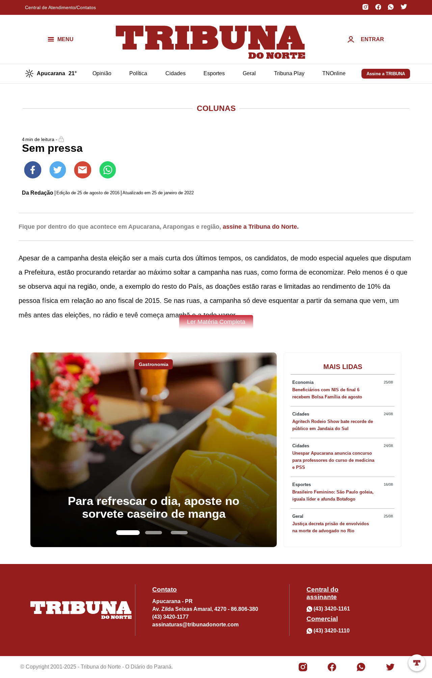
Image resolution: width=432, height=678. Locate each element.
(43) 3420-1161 (332, 609)
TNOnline (334, 73)
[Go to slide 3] (179, 532)
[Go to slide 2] (153, 532)
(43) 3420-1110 (332, 630)
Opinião (101, 73)
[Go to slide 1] (128, 532)
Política (138, 73)
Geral (249, 73)
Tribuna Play (289, 73)
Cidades (175, 73)
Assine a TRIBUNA (386, 73)
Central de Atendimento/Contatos (60, 7)
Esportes (214, 73)
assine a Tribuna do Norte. (261, 226)
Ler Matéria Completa (216, 321)
